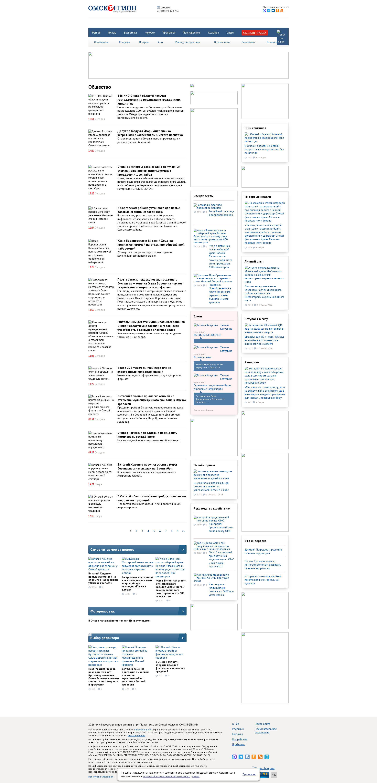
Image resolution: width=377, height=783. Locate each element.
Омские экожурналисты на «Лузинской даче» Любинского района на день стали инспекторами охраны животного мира (265, 293)
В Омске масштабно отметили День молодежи (119, 620)
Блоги (160, 42)
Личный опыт (248, 42)
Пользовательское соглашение (266, 730)
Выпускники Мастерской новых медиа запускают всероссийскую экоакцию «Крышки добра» (137, 583)
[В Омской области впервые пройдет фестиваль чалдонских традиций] (101, 503)
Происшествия (191, 32)
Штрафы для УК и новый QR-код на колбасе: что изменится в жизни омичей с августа (264, 340)
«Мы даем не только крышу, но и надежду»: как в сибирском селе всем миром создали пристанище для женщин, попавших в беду (265, 392)
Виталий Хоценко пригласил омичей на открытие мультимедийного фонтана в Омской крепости (152, 400)
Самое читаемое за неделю (112, 549)
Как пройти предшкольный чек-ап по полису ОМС (221, 527)
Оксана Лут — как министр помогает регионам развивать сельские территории (263, 564)
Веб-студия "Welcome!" (100, 776)
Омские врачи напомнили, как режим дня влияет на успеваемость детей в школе (211, 486)
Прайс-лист (238, 744)
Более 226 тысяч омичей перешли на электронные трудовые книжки (144, 370)
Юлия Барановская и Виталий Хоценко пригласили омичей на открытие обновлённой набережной (151, 244)
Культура (213, 32)
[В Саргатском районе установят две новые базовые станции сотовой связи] (101, 215)
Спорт (230, 32)
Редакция (238, 729)
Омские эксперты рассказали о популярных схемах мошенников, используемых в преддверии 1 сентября (148, 170)
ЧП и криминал (255, 128)
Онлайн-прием (101, 42)
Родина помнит (203, 357)
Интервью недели (258, 197)
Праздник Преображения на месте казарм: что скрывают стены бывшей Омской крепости (220, 293)
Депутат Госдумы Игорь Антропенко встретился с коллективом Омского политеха (150, 133)
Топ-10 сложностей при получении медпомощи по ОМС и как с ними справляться (221, 559)
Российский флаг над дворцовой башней (221, 213)
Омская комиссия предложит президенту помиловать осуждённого (147, 434)
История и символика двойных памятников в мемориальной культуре (263, 579)
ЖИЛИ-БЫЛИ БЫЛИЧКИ (207, 335)
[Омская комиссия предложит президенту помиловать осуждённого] (101, 440)
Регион (96, 32)
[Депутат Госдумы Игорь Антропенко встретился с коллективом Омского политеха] (101, 138)
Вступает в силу (222, 42)
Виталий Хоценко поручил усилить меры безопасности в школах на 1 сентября (147, 466)
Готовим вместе (275, 42)
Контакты (237, 734)
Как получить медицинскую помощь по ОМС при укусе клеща (221, 589)
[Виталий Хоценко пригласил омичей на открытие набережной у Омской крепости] (103, 564)
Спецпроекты (203, 196)
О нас (235, 724)
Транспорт (169, 32)
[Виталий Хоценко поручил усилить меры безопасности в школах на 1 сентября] (101, 472)
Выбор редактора (104, 637)
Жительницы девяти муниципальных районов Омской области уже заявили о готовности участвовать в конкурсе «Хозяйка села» (151, 326)
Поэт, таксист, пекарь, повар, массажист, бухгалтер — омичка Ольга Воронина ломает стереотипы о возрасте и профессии (150, 283)
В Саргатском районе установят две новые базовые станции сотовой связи (148, 210)
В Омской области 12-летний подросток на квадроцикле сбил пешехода (264, 149)
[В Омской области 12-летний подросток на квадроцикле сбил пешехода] (265, 137)
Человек (150, 32)
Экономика (130, 32)
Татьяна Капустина (226, 326)
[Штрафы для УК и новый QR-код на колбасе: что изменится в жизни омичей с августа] (265, 328)
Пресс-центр (262, 724)
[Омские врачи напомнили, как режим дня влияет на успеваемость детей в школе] (214, 474)
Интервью (144, 42)
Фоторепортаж (102, 611)
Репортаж (252, 362)
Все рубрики (239, 739)
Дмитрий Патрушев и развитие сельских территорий (263, 551)
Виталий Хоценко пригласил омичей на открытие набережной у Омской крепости (103, 578)
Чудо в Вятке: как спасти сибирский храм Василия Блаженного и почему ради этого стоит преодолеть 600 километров (171, 588)
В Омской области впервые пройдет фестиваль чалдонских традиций (170, 666)
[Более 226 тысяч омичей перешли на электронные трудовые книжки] (101, 373)
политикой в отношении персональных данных (171, 776)
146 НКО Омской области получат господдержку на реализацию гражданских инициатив (148, 99)
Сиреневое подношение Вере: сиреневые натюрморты (212, 387)
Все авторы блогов (203, 409)
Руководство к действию (187, 42)
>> (183, 531)
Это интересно (255, 541)
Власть (112, 32)
